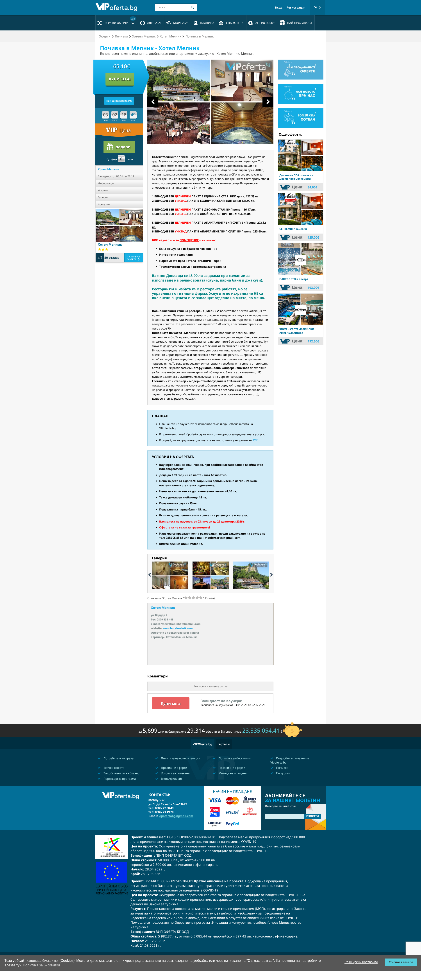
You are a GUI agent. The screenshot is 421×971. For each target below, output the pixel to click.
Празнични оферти (231, 768)
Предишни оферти (173, 768)
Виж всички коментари (208, 686)
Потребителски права (118, 758)
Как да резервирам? (119, 101)
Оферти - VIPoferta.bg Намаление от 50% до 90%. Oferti (117, 7)
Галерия (103, 197)
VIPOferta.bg (202, 744)
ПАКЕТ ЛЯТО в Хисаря (293, 279)
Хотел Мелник (108, 169)
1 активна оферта (133, 258)
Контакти (104, 204)
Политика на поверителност (180, 758)
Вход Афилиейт (171, 779)
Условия (103, 190)
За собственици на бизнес (121, 773)
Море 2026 (180, 23)
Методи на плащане (232, 773)
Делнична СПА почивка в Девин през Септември (296, 177)
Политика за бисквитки (234, 758)
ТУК (255, 440)
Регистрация (296, 7)
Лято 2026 (154, 23)
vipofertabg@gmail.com (176, 816)
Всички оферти (120, 21)
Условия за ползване (174, 773)
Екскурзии (282, 773)
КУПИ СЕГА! (120, 79)
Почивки (281, 768)
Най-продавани (299, 23)
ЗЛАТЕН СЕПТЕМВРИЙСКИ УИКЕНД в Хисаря (296, 331)
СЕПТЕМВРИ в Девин (293, 229)
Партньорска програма (119, 779)
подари (123, 146)
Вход (278, 7)
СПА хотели (235, 23)
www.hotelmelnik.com (178, 628)
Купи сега (171, 703)
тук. (19, 965)
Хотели (224, 744)
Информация (106, 183)
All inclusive (265, 23)
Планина (207, 23)
